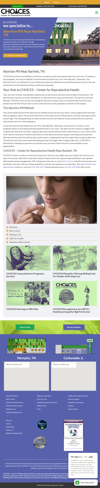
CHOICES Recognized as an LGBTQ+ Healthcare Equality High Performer (71, 310)
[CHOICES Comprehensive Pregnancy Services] (28, 258)
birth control (67, 161)
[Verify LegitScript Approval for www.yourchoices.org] (42, 429)
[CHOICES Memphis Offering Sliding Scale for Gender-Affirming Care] (75, 258)
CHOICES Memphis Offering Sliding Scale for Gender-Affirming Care (74, 275)
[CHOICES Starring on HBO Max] (28, 293)
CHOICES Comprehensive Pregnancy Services (25, 275)
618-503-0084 (73, 167)
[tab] (50, 476)
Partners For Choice (56, 485)
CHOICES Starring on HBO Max (22, 309)
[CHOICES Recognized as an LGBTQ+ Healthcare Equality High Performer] (75, 293)
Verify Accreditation (73, 445)
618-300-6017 (38, 167)
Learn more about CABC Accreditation (73, 448)
